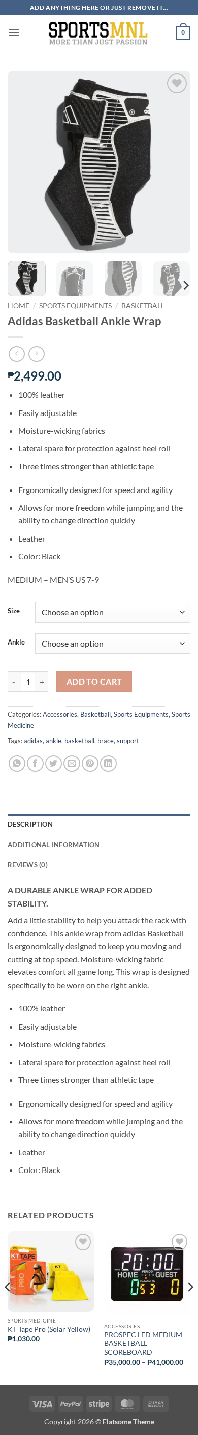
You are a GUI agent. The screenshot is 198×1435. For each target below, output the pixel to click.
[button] (14, 32)
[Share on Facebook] (35, 763)
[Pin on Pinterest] (90, 763)
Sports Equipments (75, 305)
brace (105, 741)
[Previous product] (36, 354)
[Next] (174, 162)
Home (18, 305)
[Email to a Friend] (71, 763)
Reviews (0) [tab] (28, 865)
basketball (79, 741)
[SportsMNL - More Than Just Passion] (98, 33)
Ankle (16, 642)
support (128, 741)
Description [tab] (30, 824)
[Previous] (24, 162)
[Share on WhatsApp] (17, 763)
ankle (53, 741)
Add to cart (94, 681)
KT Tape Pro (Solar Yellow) (49, 1329)
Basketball (142, 305)
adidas (33, 741)
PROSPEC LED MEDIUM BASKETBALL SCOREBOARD (143, 1343)
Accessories (60, 714)
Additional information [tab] (54, 845)
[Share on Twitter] (53, 763)
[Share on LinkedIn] (108, 763)
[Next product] (16, 354)
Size (14, 611)
